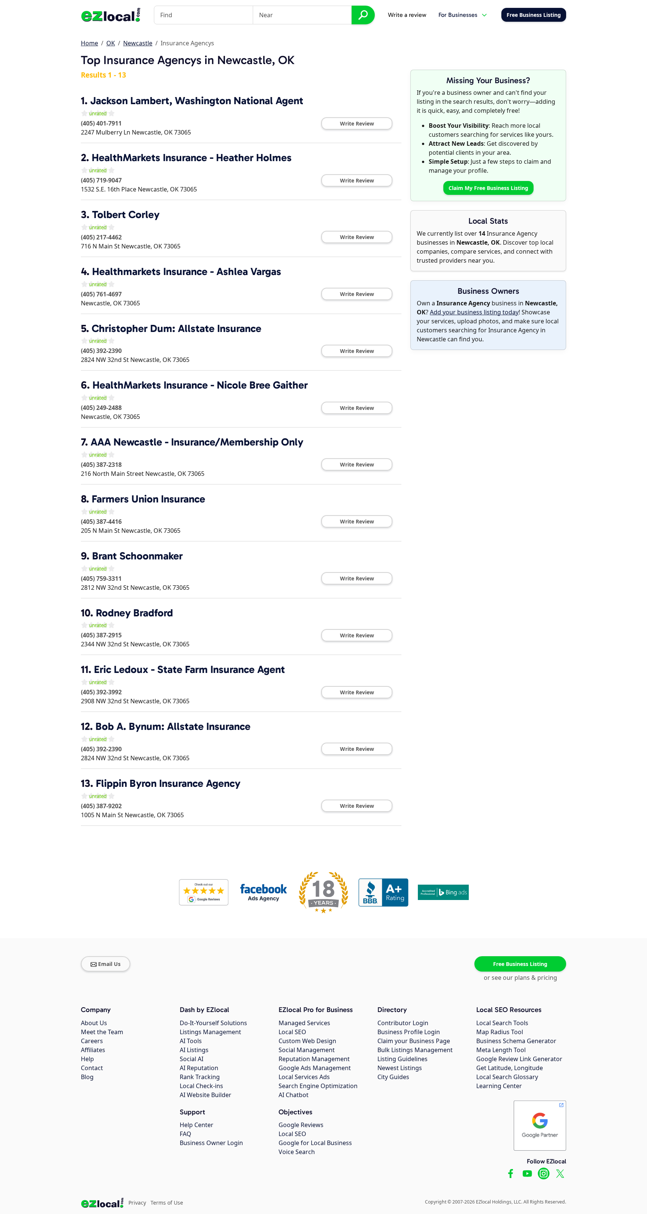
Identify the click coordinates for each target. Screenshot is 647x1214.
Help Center (196, 1125)
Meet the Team (102, 1032)
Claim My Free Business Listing (488, 187)
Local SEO (292, 1032)
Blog (87, 1077)
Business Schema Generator (516, 1041)
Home (89, 43)
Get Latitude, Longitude (509, 1068)
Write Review (357, 123)
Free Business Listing (520, 963)
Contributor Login (402, 1023)
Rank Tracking (200, 1077)
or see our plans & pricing (520, 977)
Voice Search (297, 1152)
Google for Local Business (315, 1143)
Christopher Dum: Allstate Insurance (176, 328)
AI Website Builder (205, 1095)
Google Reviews (301, 1125)
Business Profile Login (408, 1032)
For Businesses (457, 14)
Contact (92, 1068)
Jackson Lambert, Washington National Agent (196, 100)
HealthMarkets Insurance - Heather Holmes (192, 157)
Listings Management (210, 1032)
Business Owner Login (211, 1143)
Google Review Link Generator (519, 1059)
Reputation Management (314, 1059)
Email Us (109, 963)
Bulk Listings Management (415, 1050)
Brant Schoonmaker (137, 556)
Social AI (191, 1059)
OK (110, 43)
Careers (92, 1041)
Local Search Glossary (507, 1077)
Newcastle (137, 43)
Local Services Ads (304, 1077)
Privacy (137, 1202)
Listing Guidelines (402, 1059)
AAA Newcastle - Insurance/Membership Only (197, 442)
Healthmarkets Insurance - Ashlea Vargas (186, 271)
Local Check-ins (201, 1086)
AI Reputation (199, 1068)
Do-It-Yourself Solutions (213, 1023)
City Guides (393, 1077)
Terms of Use (167, 1202)
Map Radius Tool (499, 1032)
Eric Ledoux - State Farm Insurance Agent (189, 669)
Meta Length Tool (501, 1050)
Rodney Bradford (134, 613)
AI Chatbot (294, 1095)
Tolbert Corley (126, 214)
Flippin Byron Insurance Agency (168, 783)
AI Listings (194, 1050)
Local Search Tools (502, 1023)
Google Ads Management (315, 1068)
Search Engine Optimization (318, 1086)
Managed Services (304, 1023)
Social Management (307, 1050)
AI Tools (191, 1041)
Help (87, 1059)
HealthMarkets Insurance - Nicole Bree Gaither (200, 385)
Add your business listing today (474, 312)
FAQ (185, 1134)
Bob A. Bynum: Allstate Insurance (172, 726)
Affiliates (93, 1050)
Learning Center (499, 1086)
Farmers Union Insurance (148, 499)
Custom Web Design (307, 1041)
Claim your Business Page (413, 1041)
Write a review (407, 14)
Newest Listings (399, 1068)
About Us (94, 1023)
